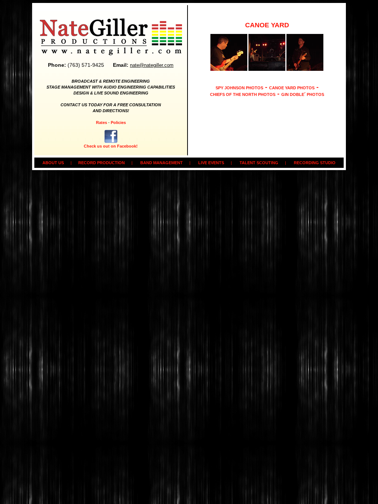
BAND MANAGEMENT (161, 162)
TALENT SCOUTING (259, 162)
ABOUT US (53, 162)
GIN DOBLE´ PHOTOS (302, 94)
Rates (101, 122)
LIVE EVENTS (211, 162)
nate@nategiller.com (151, 65)
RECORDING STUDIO (315, 162)
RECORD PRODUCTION (101, 162)
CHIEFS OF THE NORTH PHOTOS (242, 94)
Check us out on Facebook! (111, 146)
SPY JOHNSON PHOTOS (239, 88)
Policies (118, 122)
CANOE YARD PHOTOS (292, 88)
